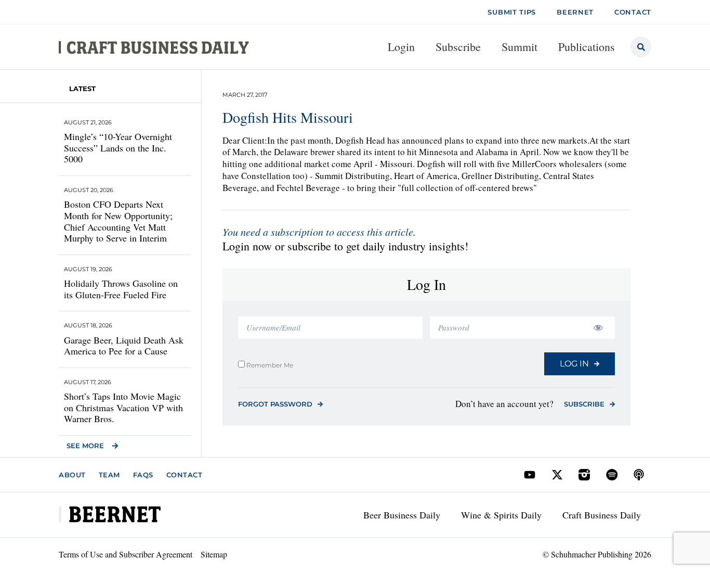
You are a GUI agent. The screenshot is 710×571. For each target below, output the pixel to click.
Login (401, 46)
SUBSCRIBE (584, 404)
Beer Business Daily (401, 515)
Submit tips (512, 12)
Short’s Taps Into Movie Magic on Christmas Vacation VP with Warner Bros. (123, 407)
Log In (574, 364)
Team (109, 475)
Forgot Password (275, 404)
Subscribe (458, 46)
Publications (586, 46)
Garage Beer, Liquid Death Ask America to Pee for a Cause (123, 346)
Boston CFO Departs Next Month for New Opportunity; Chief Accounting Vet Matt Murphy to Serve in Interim (118, 221)
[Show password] (598, 327)
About (72, 475)
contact (632, 12)
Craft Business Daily (601, 515)
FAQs (143, 475)
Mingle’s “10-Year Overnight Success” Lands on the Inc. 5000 (118, 147)
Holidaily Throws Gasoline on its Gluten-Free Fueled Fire (121, 289)
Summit (519, 46)
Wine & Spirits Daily (501, 515)
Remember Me (269, 365)
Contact (184, 475)
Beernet (575, 12)
